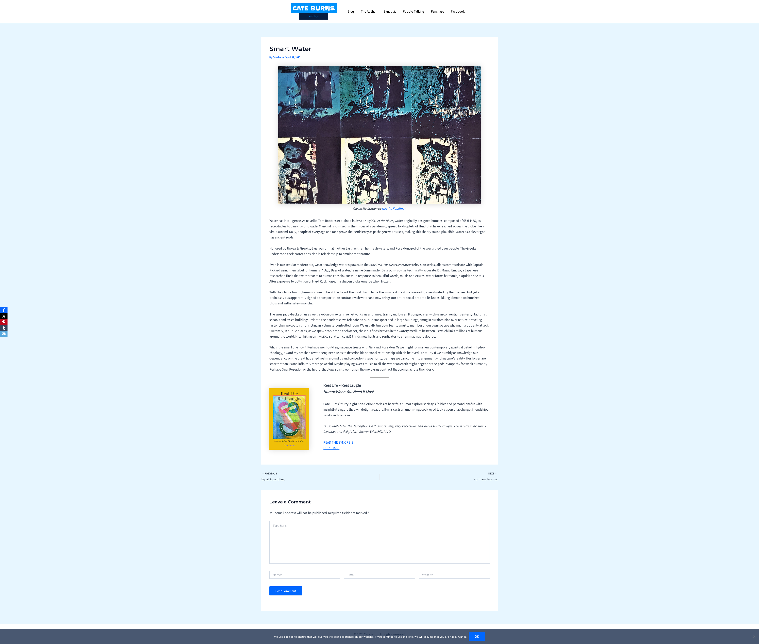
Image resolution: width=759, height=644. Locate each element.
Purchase (437, 11)
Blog (350, 11)
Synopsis (389, 11)
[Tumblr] (4, 328)
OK (477, 636)
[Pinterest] (4, 322)
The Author (369, 11)
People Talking (413, 11)
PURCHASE (331, 448)
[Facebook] (4, 310)
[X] (4, 316)
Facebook (458, 11)
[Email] (4, 334)
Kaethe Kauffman (394, 208)
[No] (754, 636)
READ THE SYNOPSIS (338, 442)
